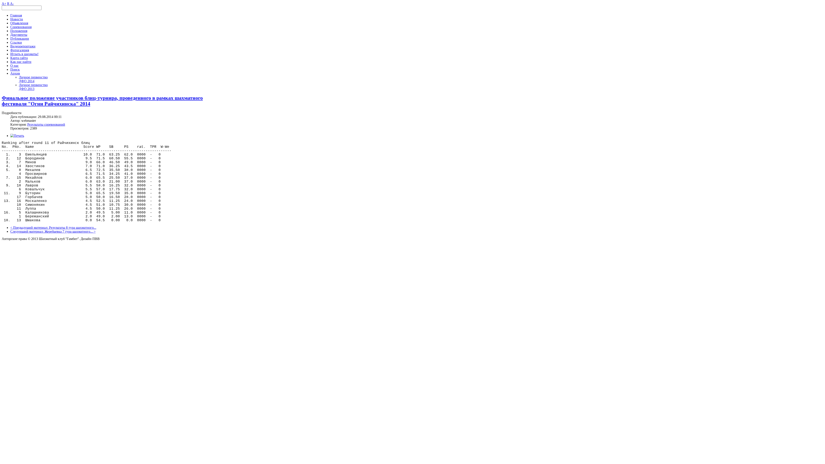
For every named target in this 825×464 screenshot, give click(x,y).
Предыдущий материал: (31, 227)
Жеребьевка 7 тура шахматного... (68, 231)
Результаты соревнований (46, 124)
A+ (4, 3)
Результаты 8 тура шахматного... (72, 227)
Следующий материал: (27, 231)
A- (12, 3)
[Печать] (17, 135)
